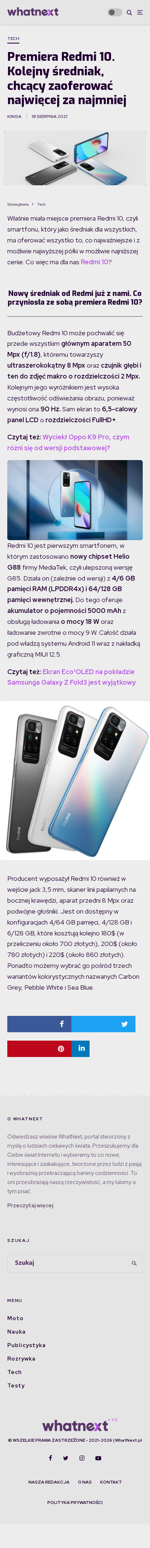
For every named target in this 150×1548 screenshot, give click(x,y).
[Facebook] (50, 1458)
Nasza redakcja (49, 1482)
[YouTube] (98, 1458)
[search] (134, 1263)
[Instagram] (82, 1458)
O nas (85, 1482)
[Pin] (39, 1049)
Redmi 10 (94, 262)
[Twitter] (66, 1458)
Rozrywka (21, 1358)
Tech (13, 38)
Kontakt (111, 1482)
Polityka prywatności (75, 1502)
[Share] (39, 1024)
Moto (15, 1318)
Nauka (16, 1331)
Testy (16, 1385)
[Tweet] (103, 1024)
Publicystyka (26, 1345)
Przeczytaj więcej (30, 1205)
